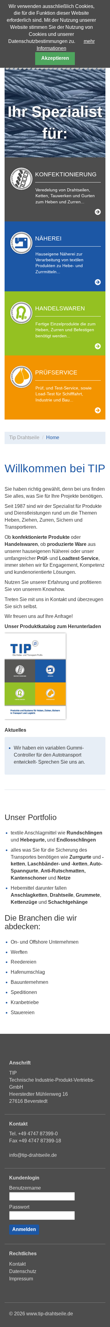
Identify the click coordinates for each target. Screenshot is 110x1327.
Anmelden (24, 1229)
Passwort (19, 1207)
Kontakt (17, 1264)
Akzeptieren (55, 58)
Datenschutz (22, 1271)
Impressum (21, 1278)
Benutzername (25, 1188)
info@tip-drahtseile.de (33, 1155)
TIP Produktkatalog (35, 676)
